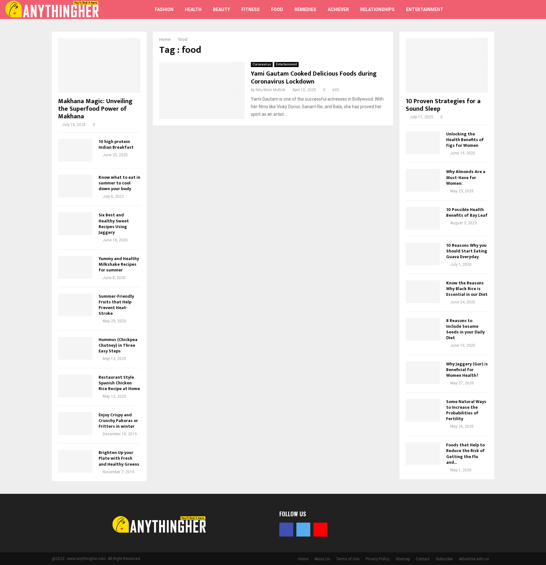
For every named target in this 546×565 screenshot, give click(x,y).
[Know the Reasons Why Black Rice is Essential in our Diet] (423, 291)
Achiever (338, 9)
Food (277, 9)
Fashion (164, 9)
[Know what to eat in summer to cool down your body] (75, 186)
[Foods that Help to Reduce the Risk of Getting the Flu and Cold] (423, 453)
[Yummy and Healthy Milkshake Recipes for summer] (75, 267)
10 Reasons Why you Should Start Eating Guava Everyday (466, 251)
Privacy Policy (378, 559)
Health (193, 9)
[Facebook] (501, 9)
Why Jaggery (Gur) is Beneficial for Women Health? (467, 369)
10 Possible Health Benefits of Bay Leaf (467, 212)
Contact (423, 559)
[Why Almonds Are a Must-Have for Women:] (423, 180)
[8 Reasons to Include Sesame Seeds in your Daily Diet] (423, 329)
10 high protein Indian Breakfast (116, 144)
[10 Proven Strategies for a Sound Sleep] (447, 65)
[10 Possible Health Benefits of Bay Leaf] (423, 218)
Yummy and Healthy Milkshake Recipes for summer (119, 264)
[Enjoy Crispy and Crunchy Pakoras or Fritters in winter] (75, 423)
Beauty (221, 9)
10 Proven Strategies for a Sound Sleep (443, 105)
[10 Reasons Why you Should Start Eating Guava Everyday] (423, 254)
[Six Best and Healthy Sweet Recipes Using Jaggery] (75, 223)
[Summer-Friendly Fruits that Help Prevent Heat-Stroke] (75, 305)
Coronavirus (261, 64)
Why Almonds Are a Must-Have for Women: (465, 177)
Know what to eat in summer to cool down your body (119, 183)
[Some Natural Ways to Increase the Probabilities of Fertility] (423, 410)
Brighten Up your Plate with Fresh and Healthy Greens (119, 458)
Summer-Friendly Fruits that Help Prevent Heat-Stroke (116, 305)
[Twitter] (508, 9)
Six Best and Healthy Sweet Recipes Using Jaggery (114, 223)
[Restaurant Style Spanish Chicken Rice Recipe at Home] (75, 386)
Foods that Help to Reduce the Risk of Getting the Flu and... (465, 453)
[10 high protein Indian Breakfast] (75, 150)
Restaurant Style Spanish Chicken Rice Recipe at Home (119, 383)
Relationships (377, 9)
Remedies (305, 9)
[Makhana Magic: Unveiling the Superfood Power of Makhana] (99, 65)
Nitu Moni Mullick (270, 90)
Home (303, 559)
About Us (322, 559)
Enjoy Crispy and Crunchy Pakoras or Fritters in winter (118, 420)
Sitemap (403, 559)
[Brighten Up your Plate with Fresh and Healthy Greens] (75, 461)
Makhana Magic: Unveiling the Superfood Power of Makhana (95, 109)
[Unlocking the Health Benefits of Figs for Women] (423, 142)
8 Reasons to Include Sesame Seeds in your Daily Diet (465, 329)
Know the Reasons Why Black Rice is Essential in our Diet (467, 288)
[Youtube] (515, 9)
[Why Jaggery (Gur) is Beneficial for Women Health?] (423, 372)
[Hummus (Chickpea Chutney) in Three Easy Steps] (75, 348)
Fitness (250, 9)
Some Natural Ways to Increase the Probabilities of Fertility (466, 410)
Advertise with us (474, 559)
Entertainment (424, 9)
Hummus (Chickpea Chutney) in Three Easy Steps (118, 345)
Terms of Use (348, 559)
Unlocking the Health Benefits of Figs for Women (465, 139)
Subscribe (444, 559)
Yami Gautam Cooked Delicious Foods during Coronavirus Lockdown (314, 77)
